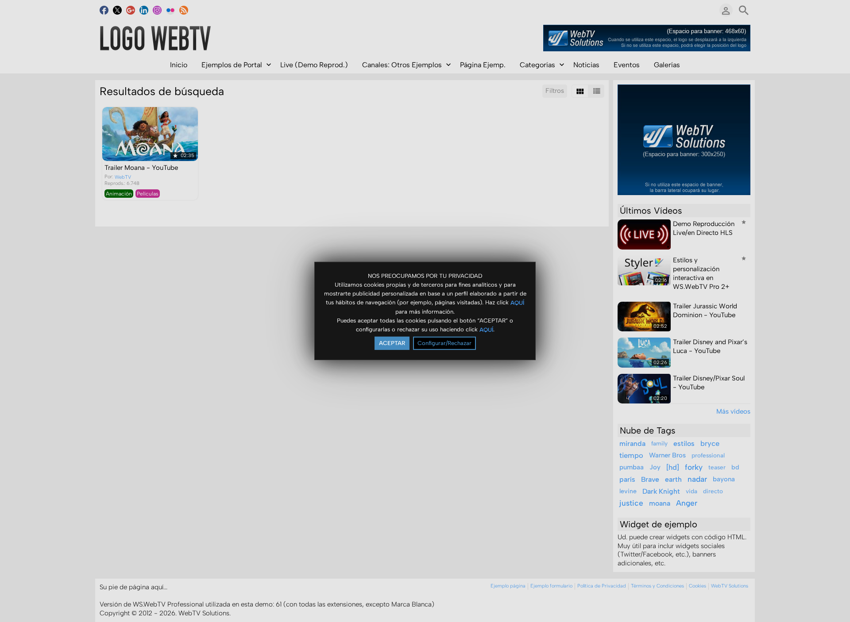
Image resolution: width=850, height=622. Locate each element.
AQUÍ (517, 302)
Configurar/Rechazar (444, 343)
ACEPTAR (392, 343)
